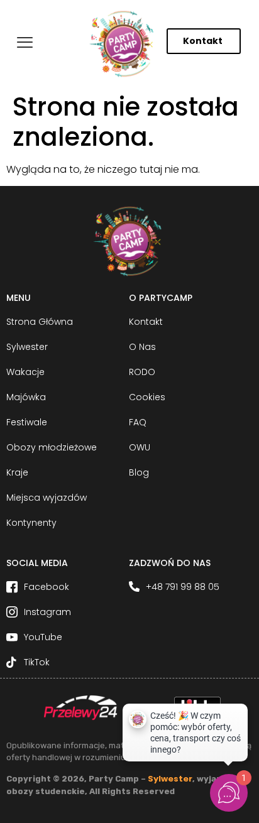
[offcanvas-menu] (25, 43)
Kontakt (203, 41)
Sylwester (170, 779)
